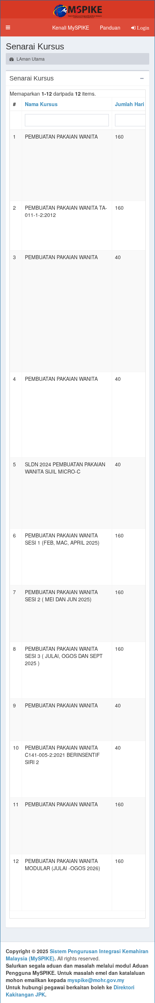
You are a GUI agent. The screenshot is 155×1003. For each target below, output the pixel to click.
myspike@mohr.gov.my (95, 980)
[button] (7, 27)
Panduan (110, 27)
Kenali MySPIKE (70, 27)
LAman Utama (30, 59)
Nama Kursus (41, 104)
